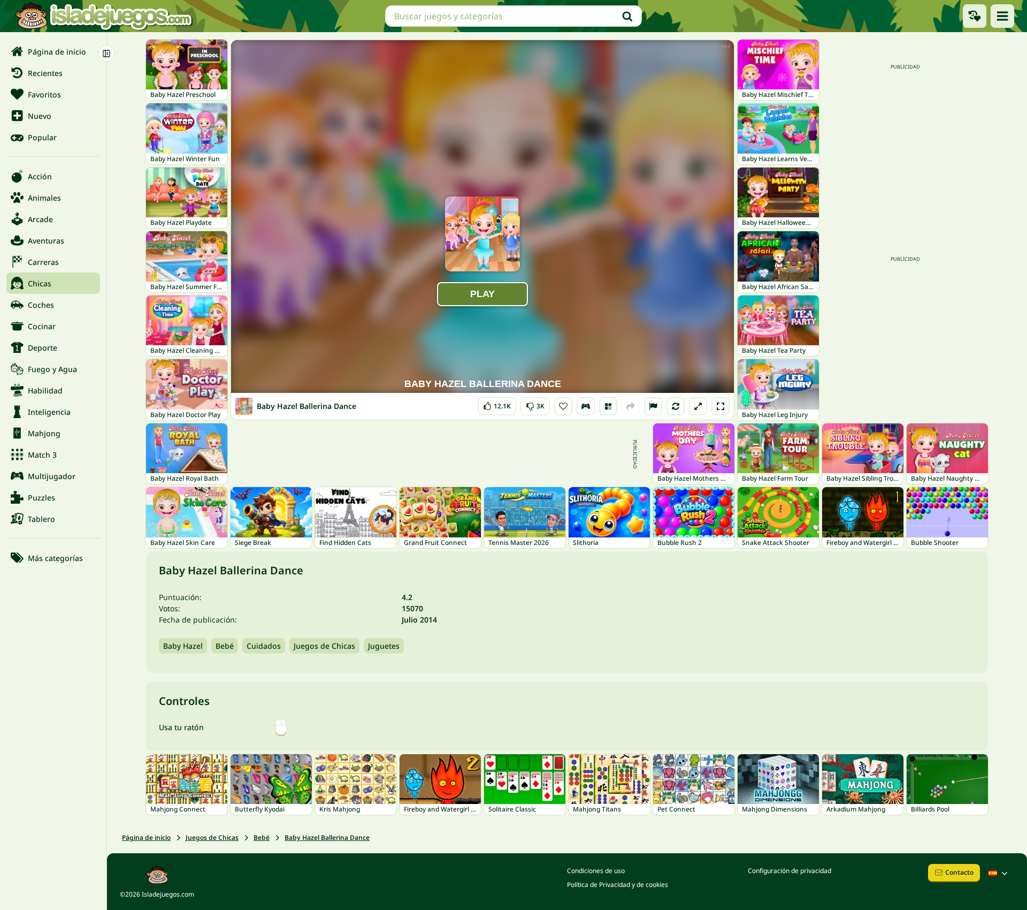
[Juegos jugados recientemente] (974, 16)
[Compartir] (631, 406)
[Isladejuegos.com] (103, 16)
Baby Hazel (183, 646)
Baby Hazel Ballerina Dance (327, 837)
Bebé (225, 646)
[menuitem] (53, 51)
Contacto (959, 872)
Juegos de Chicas (324, 646)
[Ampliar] (698, 406)
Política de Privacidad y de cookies (617, 884)
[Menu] (1002, 16)
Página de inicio (146, 837)
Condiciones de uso (596, 870)
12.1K (496, 404)
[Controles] (586, 406)
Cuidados (264, 646)
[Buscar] (627, 16)
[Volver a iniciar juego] (675, 406)
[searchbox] (513, 16)
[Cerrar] (106, 53)
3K (535, 404)
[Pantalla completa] (720, 406)
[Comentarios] (653, 406)
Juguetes (384, 646)
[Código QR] (608, 406)
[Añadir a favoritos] (563, 406)
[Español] (999, 873)
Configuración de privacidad (789, 870)
